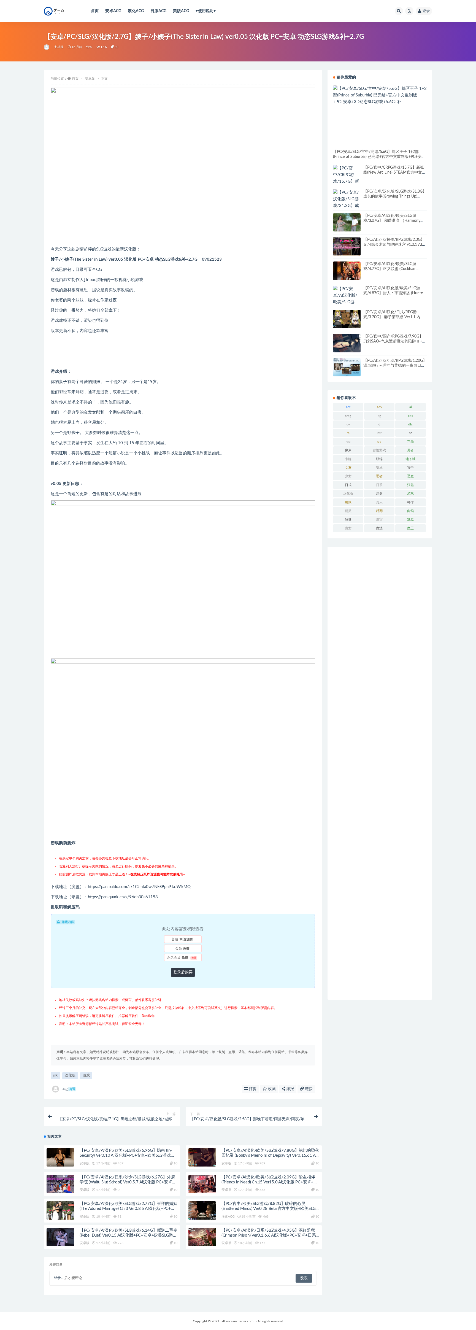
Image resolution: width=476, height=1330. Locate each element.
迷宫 (379, 519)
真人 (379, 502)
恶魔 (410, 476)
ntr (379, 433)
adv (379, 407)
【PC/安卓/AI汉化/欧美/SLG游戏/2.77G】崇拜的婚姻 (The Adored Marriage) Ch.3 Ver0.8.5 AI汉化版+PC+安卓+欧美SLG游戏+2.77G (128, 1209)
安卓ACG (113, 11)
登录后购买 (183, 972)
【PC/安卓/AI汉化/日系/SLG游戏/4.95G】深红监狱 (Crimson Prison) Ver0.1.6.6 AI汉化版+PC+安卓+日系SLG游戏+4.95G (268, 1235)
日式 (348, 485)
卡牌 (348, 459)
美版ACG (181, 11)
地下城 (410, 459)
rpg (348, 441)
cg (379, 415)
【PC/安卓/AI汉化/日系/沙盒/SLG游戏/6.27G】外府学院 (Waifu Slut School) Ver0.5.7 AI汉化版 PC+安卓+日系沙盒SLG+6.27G (127, 1182)
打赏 (252, 1089)
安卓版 (59, 46)
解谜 (348, 519)
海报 (289, 1089)
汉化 (410, 485)
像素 (348, 450)
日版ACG (158, 11)
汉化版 (70, 1075)
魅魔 (410, 519)
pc (410, 433)
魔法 (379, 528)
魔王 (410, 528)
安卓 (379, 467)
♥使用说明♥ (206, 11)
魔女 (348, 528)
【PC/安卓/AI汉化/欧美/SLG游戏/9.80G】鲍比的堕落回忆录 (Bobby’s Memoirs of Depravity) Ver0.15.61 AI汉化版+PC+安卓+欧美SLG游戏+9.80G (270, 1155)
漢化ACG (136, 11)
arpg (348, 415)
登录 (426, 11)
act (348, 407)
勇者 (410, 450)
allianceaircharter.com (237, 1321)
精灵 (348, 510)
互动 (410, 441)
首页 (95, 11)
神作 (410, 502)
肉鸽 (410, 510)
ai (410, 407)
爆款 (348, 502)
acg (68, 1089)
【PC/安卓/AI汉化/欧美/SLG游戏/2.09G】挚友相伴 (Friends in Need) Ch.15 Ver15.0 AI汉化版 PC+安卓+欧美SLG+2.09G (269, 1182)
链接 (308, 1089)
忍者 (379, 476)
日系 (379, 485)
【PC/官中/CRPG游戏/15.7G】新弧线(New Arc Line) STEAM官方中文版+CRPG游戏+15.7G (394, 172)
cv (348, 424)
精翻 (379, 510)
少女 (348, 476)
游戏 (86, 1075)
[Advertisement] (380, 773)
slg (55, 1075)
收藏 (271, 1089)
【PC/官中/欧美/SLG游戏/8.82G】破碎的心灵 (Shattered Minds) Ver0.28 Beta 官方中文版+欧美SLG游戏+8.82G (268, 1209)
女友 (348, 467)
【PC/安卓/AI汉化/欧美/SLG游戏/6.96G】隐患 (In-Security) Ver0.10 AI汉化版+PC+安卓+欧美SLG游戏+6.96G (126, 1155)
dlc (410, 424)
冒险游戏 (379, 450)
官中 (410, 467)
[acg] (47, 47)
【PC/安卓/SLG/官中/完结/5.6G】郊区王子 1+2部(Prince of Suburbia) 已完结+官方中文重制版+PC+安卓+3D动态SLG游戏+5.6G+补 (379, 157)
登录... (58, 1278)
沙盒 (379, 493)
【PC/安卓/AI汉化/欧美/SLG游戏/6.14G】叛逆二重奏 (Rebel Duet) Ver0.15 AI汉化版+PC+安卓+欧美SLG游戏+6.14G (128, 1235)
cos (410, 415)
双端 (379, 459)
